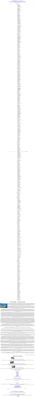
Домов (17, 373)
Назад (25, 354)
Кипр (24, 392)
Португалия (23, 392)
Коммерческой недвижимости (17, 376)
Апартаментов (17, 371)
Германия (18, 392)
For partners (8, 388)
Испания (12, 392)
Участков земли (17, 375)
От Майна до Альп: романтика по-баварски (19, 367)
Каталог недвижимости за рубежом (12, 1)
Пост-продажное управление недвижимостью (17, 387)
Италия (14, 392)
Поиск (22, 0)
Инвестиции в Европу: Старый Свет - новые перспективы (19, 363)
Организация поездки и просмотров (17, 386)
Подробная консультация (17, 385)
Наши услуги (16, 1)
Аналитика (22, 1)
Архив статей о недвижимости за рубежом (31, 354)
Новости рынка (19, 1)
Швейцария (20, 392)
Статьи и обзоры (24, 1)
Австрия (10, 392)
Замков (17, 374)
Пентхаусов (17, 372)
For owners (25, 388)
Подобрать (26, 151)
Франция (16, 392)
